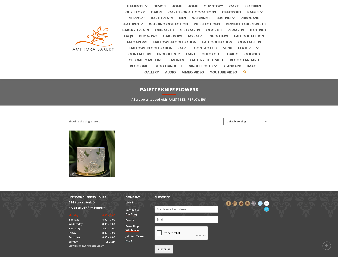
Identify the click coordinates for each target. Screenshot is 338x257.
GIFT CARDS (190, 30)
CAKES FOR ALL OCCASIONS (192, 12)
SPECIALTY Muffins (145, 60)
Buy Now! (148, 36)
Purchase (250, 18)
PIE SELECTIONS (207, 24)
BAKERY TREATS (135, 30)
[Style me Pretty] (266, 203)
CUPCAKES (164, 30)
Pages (253, 12)
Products (166, 54)
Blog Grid (139, 66)
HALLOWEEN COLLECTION (174, 42)
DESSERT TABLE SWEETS (246, 24)
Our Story (213, 6)
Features (253, 6)
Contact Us (139, 54)
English (224, 18)
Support (137, 18)
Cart (234, 6)
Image (252, 66)
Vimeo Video (193, 72)
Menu (227, 48)
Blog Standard (244, 60)
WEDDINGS (201, 18)
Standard (232, 66)
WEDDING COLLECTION (168, 24)
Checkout (231, 12)
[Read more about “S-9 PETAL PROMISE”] (98, 150)
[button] (245, 72)
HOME (177, 6)
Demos (160, 6)
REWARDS (236, 30)
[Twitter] (241, 203)
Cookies (252, 54)
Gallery (151, 72)
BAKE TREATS (162, 18)
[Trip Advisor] (247, 203)
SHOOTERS (219, 36)
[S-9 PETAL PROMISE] (86, 150)
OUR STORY (135, 12)
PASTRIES (258, 30)
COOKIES (214, 30)
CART (183, 48)
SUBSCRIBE (163, 249)
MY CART (196, 36)
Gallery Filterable (207, 60)
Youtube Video (223, 72)
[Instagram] (235, 203)
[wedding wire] (266, 208)
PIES (182, 18)
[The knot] (260, 203)
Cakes (232, 54)
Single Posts (201, 66)
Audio (170, 72)
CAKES (156, 12)
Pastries (176, 60)
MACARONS (137, 42)
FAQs (128, 36)
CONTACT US (249, 42)
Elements (135, 6)
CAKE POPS (172, 36)
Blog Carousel (169, 66)
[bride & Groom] (254, 203)
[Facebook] (228, 203)
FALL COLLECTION (249, 36)
